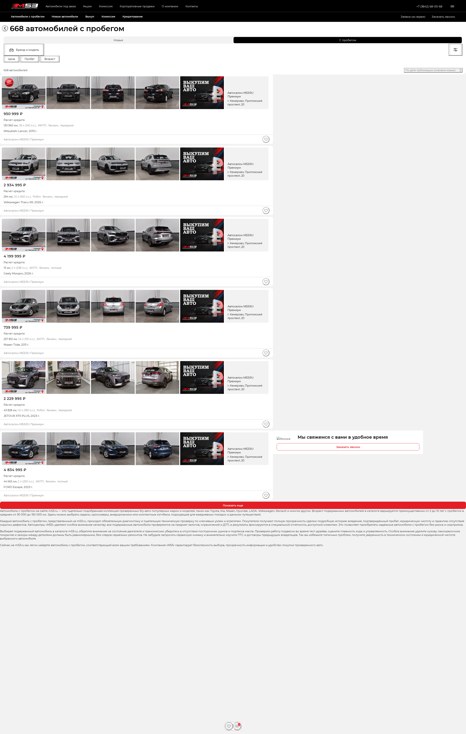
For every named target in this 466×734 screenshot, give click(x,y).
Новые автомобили (65, 16)
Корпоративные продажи (137, 6)
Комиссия (105, 6)
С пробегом (347, 40)
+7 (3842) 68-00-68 (429, 6)
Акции (87, 6)
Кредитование (133, 16)
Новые (118, 40)
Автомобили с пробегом (27, 16)
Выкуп (89, 16)
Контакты (191, 6)
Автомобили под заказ (61, 6)
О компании (170, 6)
